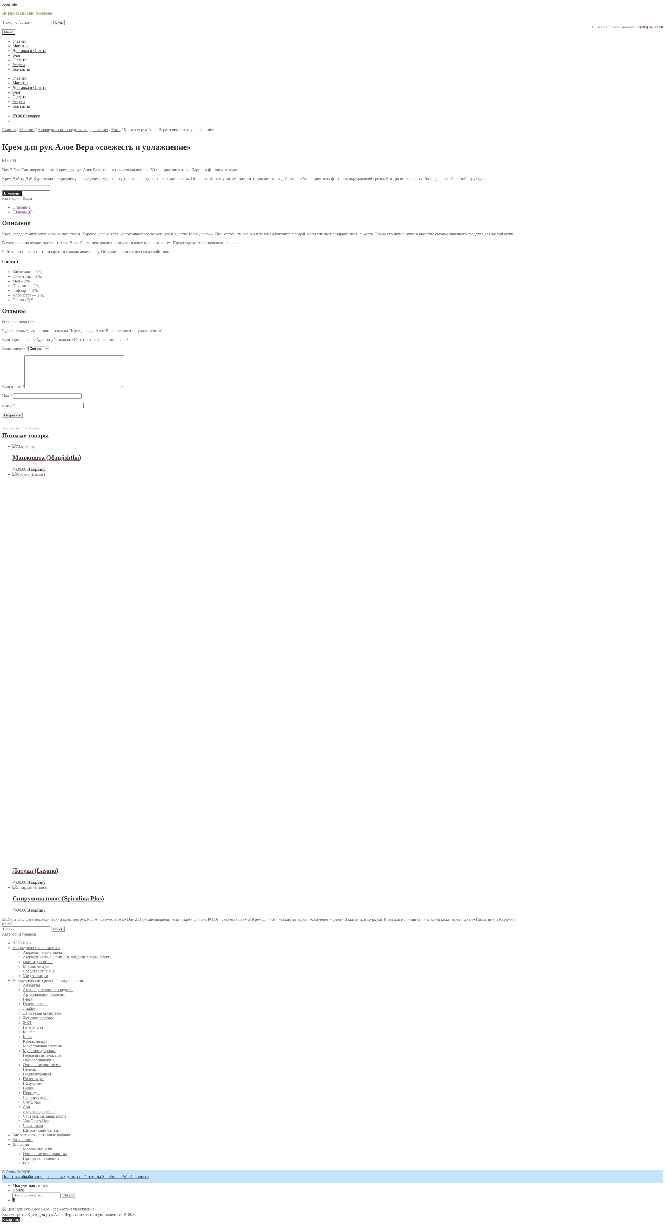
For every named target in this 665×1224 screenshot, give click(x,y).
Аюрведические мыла (42, 952)
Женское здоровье (39, 1018)
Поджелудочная (37, 1074)
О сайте (19, 60)
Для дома (20, 1144)
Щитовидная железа (41, 1130)
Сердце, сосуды (36, 1097)
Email (8, 405)
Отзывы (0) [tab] (22, 212)
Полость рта (33, 1079)
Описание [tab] (21, 207)
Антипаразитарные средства (48, 990)
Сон (26, 1107)
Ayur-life (9, 4)
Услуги (18, 64)
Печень (29, 1069)
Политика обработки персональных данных (41, 1176)
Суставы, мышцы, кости (44, 1116)
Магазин (20, 46)
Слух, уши (32, 1102)
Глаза (27, 999)
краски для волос (38, 961)
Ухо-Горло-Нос (36, 1121)
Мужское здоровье (39, 1050)
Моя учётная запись (30, 1185)
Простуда (31, 1093)
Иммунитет (33, 1027)
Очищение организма (42, 1064)
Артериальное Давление (44, 994)
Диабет (29, 1008)
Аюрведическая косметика (36, 947)
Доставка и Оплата (29, 50)
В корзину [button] (36, 469)
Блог (16, 55)
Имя (7, 396)
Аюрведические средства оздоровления (73, 129)
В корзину (12, 193)
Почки (29, 1088)
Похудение (32, 1083)
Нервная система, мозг (43, 1055)
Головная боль (35, 1004)
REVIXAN (22, 943)
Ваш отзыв (13, 386)
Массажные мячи (38, 1149)
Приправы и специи (41, 1158)
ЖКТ (27, 1022)
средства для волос (39, 1111)
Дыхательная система (42, 1013)
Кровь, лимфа (35, 1041)
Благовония (22, 1139)
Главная (19, 41)
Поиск (58, 22)
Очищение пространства (45, 1153)
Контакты (21, 69)
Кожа (116, 129)
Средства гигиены (39, 971)
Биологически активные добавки (41, 1135)
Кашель (29, 1032)
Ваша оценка (15, 348)
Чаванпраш (33, 1125)
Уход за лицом (35, 976)
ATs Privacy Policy (31, 428)
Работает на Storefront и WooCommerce (114, 1176)
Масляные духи (37, 966)
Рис (26, 1163)
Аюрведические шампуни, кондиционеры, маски (66, 957)
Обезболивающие (38, 1060)
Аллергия (31, 985)
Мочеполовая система (42, 1046)
